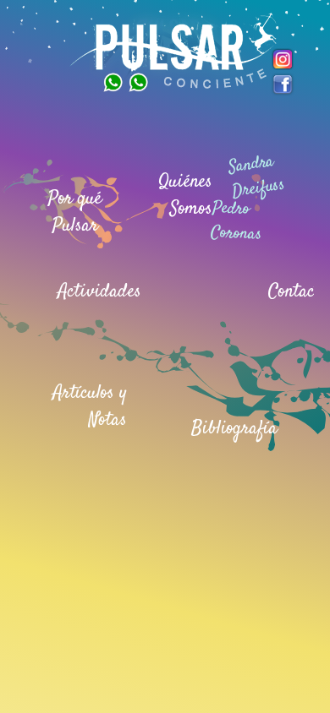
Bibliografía (234, 428)
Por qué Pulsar (75, 212)
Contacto (297, 291)
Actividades (99, 291)
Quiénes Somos (185, 195)
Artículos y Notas (89, 406)
